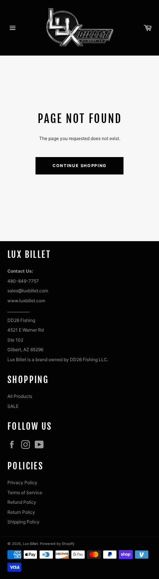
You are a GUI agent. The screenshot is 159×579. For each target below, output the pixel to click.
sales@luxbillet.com (27, 290)
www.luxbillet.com (26, 300)
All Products (19, 396)
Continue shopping (79, 165)
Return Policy (21, 512)
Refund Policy (21, 502)
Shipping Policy (23, 522)
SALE (12, 406)
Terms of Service (24, 492)
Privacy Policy (22, 482)
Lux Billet (30, 544)
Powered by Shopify (57, 544)
